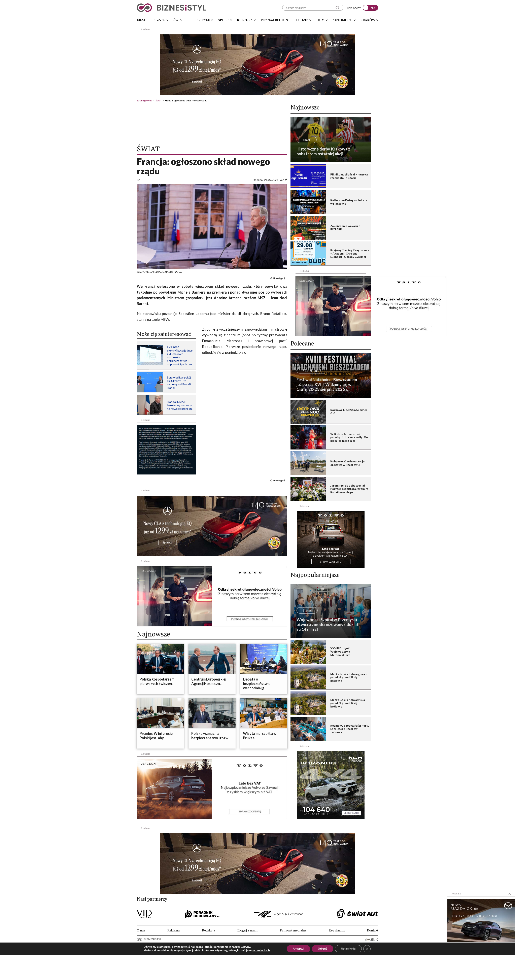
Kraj (141, 20)
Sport (223, 20)
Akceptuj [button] (298, 949)
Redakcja (208, 930)
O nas (141, 930)
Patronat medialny (293, 930)
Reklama (173, 930)
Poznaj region (274, 20)
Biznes (159, 20)
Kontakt (372, 930)
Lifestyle (201, 20)
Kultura (245, 20)
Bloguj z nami (247, 930)
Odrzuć (322, 949)
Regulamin (337, 930)
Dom (320, 20)
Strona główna (144, 100)
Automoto (342, 20)
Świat (178, 20)
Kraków (367, 20)
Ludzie (302, 20)
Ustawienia (348, 949)
